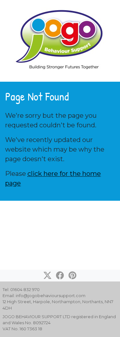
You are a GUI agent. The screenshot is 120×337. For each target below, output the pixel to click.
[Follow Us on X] (48, 275)
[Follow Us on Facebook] (60, 275)
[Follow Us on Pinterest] (72, 275)
